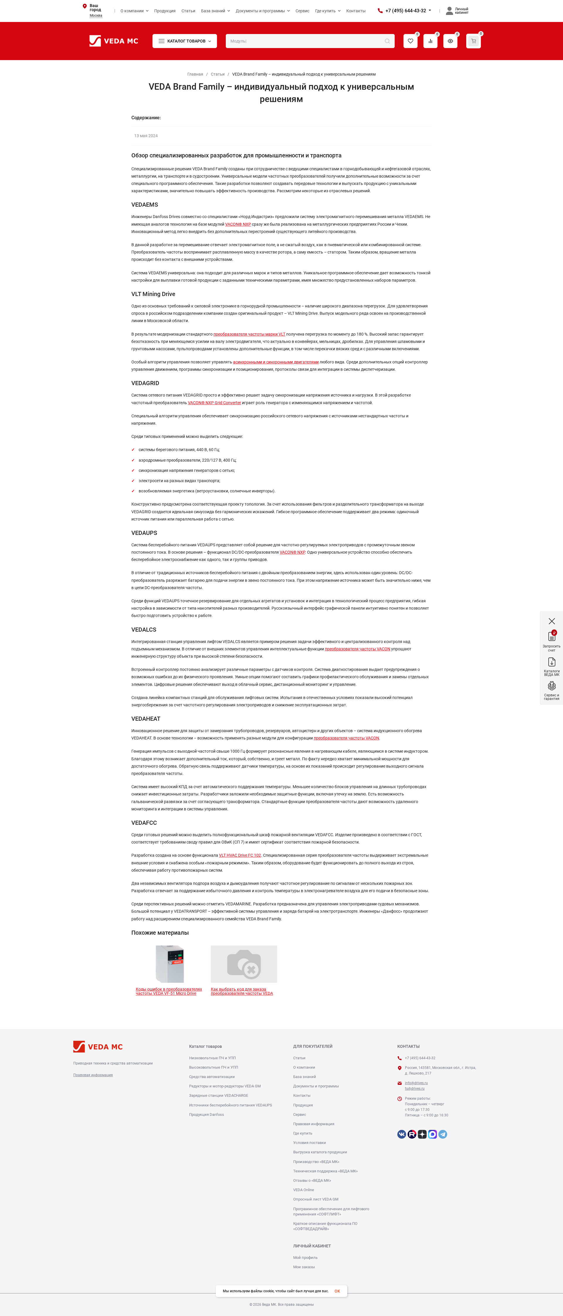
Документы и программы (316, 1086)
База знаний (304, 1076)
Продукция (303, 1105)
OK (337, 1291)
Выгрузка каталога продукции (320, 1152)
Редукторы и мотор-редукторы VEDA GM (225, 1086)
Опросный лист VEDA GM (315, 1199)
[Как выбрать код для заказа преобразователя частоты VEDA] (244, 964)
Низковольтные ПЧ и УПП (212, 1058)
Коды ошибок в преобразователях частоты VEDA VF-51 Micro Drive (169, 991)
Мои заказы (304, 1267)
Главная (195, 74)
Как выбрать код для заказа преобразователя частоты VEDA (242, 991)
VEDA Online (303, 1190)
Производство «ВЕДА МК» (316, 1161)
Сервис (299, 1114)
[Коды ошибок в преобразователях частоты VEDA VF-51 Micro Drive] (169, 964)
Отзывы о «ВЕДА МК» (312, 1180)
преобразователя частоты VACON (357, 649)
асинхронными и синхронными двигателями (276, 362)
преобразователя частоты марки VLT (249, 334)
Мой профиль (305, 1257)
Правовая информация (93, 1075)
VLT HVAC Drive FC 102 (240, 855)
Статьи (218, 74)
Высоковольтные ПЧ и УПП (213, 1067)
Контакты (302, 1095)
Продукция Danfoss (206, 1114)
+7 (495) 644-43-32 (406, 10)
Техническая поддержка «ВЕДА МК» (325, 1171)
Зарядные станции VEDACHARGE (218, 1095)
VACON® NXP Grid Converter (214, 402)
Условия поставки (309, 1142)
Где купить (302, 1133)
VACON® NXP (238, 224)
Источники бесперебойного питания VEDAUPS (230, 1105)
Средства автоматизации (212, 1076)
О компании (304, 1067)
